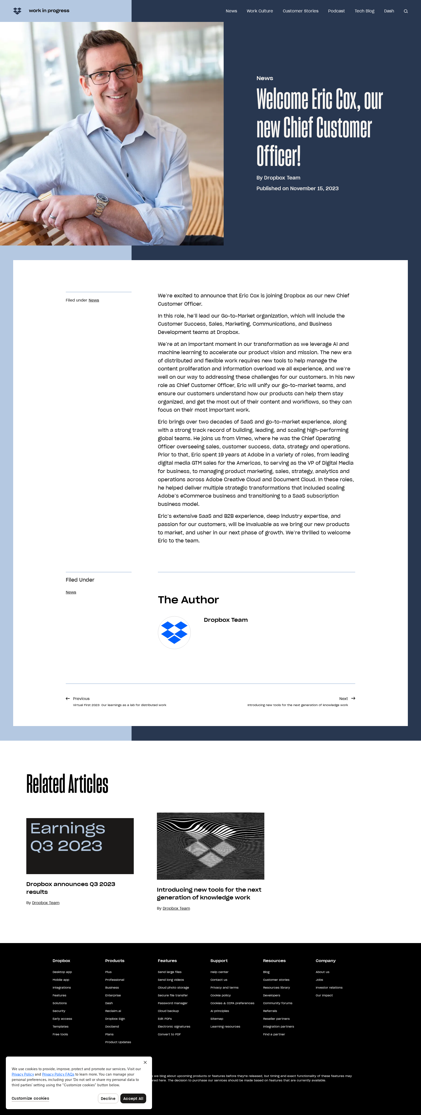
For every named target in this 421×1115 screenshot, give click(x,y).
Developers (271, 995)
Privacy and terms (224, 987)
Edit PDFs (165, 1019)
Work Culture (260, 11)
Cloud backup (168, 1011)
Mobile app (61, 980)
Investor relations (329, 987)
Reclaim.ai (113, 1011)
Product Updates (118, 1042)
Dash (389, 11)
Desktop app (62, 972)
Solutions (60, 1003)
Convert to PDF (169, 1034)
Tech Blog (364, 11)
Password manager (173, 1003)
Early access (62, 1019)
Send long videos (171, 980)
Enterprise (113, 995)
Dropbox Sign (115, 1019)
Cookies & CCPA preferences (232, 1003)
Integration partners (278, 1026)
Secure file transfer (173, 995)
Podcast (336, 11)
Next (298, 701)
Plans (109, 1034)
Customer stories (276, 980)
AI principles (219, 1011)
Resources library (276, 987)
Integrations (62, 987)
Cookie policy (220, 995)
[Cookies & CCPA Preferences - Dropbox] (79, 1083)
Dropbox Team (282, 178)
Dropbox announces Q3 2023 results (70, 888)
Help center (219, 972)
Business (112, 987)
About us (322, 972)
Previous (119, 701)
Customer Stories (300, 11)
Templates (60, 1026)
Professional (114, 980)
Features (59, 995)
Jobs (319, 980)
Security (59, 1011)
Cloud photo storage (173, 987)
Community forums (277, 1003)
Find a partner (274, 1034)
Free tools (60, 1034)
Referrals (270, 1011)
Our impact (324, 995)
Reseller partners (276, 1019)
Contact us (218, 980)
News (231, 11)
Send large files (170, 972)
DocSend (112, 1026)
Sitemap (216, 1019)
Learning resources (225, 1026)
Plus (108, 972)
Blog (266, 972)
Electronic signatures (174, 1026)
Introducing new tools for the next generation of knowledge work (209, 893)
